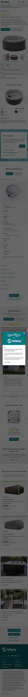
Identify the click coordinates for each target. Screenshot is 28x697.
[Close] (24, 333)
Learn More (7, 362)
